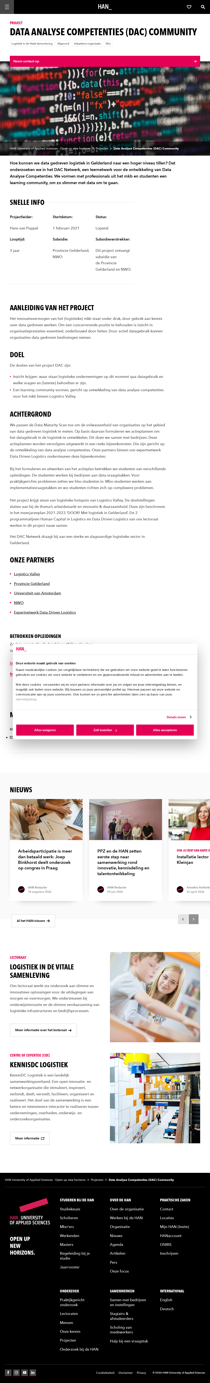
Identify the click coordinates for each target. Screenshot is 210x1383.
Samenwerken (122, 1291)
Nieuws (116, 1236)
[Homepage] (105, 7)
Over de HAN (120, 1200)
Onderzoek (69, 1291)
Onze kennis (70, 1331)
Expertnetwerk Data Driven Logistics (45, 612)
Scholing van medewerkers (121, 1329)
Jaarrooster (70, 1267)
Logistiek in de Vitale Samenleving (31, 43)
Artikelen (117, 1253)
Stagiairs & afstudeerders (121, 1315)
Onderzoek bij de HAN (79, 1349)
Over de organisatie (127, 1209)
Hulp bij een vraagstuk (129, 1341)
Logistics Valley (27, 574)
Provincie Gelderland (32, 583)
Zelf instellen (103, 730)
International (172, 1291)
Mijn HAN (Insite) (174, 1227)
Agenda (116, 1244)
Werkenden (69, 1236)
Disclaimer (126, 1373)
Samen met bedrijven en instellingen (128, 1302)
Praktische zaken (175, 1200)
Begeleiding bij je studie (75, 1255)
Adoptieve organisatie (87, 43)
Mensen (66, 1322)
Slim (108, 43)
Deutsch (167, 1309)
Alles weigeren (45, 730)
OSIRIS (165, 1244)
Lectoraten (69, 1313)
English (166, 1300)
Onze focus (119, 1271)
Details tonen (176, 717)
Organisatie (120, 1227)
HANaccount (170, 1236)
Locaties (167, 1218)
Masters (66, 1244)
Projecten (102, 148)
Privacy (141, 1373)
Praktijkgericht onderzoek (72, 1302)
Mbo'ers (67, 1227)
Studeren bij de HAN (77, 1200)
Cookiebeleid (105, 1373)
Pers (113, 1262)
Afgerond (63, 43)
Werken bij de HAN (126, 1218)
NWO (19, 603)
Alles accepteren (165, 730)
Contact (166, 1209)
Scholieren (69, 1218)
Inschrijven (169, 1253)
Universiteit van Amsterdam (37, 593)
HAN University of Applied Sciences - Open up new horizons (50, 148)
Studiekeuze (70, 1209)
